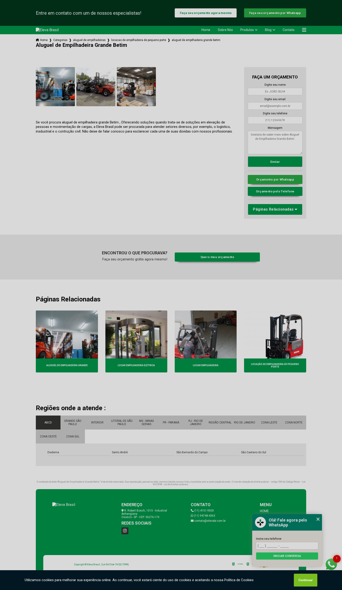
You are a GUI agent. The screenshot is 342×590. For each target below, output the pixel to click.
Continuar (305, 580)
